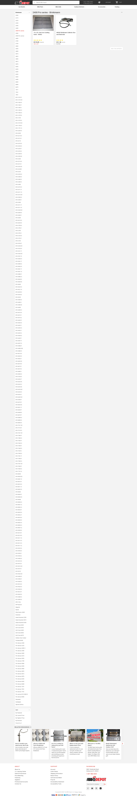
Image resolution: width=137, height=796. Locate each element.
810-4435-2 (19, 333)
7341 (17, 92)
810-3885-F (19, 274)
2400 (17, 28)
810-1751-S (19, 128)
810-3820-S (19, 266)
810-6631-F (19, 407)
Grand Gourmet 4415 (21, 620)
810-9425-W (19, 574)
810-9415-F (19, 563)
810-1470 (18, 118)
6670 (17, 87)
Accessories (101, 7)
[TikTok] (100, 788)
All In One (18, 602)
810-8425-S (19, 489)
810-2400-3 (19, 182)
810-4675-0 (19, 363)
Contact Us (18, 784)
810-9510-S (19, 584)
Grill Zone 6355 (20, 627)
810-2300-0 (19, 153)
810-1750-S (19, 125)
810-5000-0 (19, 374)
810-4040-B (19, 282)
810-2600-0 (19, 212)
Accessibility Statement (57, 781)
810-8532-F (19, 515)
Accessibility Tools (56, 784)
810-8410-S (19, 484)
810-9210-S (19, 535)
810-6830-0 (19, 422)
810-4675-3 (19, 369)
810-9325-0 (19, 548)
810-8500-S (19, 502)
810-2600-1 (19, 215)
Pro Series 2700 (20, 661)
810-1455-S (19, 110)
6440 (17, 79)
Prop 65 (53, 779)
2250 (17, 23)
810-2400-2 (19, 179)
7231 (17, 89)
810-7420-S (19, 443)
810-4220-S (19, 287)
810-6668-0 (19, 412)
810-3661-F (19, 261)
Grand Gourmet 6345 (21, 622)
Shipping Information (57, 773)
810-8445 (18, 492)
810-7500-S (19, 461)
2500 (17, 33)
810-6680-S (19, 417)
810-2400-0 (19, 176)
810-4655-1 (19, 358)
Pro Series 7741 (20, 691)
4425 (17, 56)
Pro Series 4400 (20, 668)
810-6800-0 (19, 420)
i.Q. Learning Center (20, 771)
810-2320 (18, 171)
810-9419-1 (19, 568)
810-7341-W (19, 433)
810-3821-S (19, 271)
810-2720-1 (19, 238)
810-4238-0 (19, 292)
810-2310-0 (19, 161)
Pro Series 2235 (20, 645)
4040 (17, 46)
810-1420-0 (19, 102)
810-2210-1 (19, 138)
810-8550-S (19, 520)
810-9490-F (19, 579)
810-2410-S (19, 187)
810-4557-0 (19, 343)
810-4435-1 (19, 330)
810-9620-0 (19, 594)
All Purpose (19, 604)
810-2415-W (19, 194)
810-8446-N (19, 497)
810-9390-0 (19, 550)
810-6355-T (19, 394)
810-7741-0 (19, 471)
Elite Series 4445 (20, 612)
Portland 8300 (19, 640)
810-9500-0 (19, 581)
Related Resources (22, 727)
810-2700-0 (19, 225)
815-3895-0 (19, 599)
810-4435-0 (19, 328)
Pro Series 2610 (20, 656)
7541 (17, 94)
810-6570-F (19, 402)
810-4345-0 (19, 294)
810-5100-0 (19, 376)
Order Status (54, 771)
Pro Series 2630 (20, 658)
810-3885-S (19, 276)
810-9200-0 (19, 530)
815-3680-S (19, 597)
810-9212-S (19, 540)
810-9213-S (19, 543)
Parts (40, 7)
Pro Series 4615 (20, 673)
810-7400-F (19, 435)
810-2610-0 (19, 220)
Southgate (18, 702)
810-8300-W (19, 476)
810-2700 (18, 230)
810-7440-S (19, 448)
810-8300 (18, 474)
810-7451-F (19, 456)
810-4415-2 (19, 317)
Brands (22, 7)
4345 (17, 48)
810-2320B (19, 169)
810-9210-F (19, 533)
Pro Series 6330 (20, 679)
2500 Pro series (20, 36)
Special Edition (19, 704)
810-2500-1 (19, 200)
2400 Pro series (20, 30)
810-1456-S (19, 112)
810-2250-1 (19, 148)
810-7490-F (19, 458)
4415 (17, 54)
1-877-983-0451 (91, 774)
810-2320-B (19, 166)
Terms (80, 792)
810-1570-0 (19, 120)
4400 (17, 51)
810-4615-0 (19, 353)
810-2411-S (19, 192)
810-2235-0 (19, 143)
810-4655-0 (19, 356)
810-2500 (18, 202)
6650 (17, 82)
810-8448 (18, 499)
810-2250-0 (19, 146)
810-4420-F (19, 320)
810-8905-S (19, 525)
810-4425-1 (19, 325)
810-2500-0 (19, 197)
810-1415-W (19, 100)
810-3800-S (19, 264)
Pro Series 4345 (20, 666)
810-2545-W (19, 210)
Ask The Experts (116, 48)
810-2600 (18, 217)
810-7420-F (19, 440)
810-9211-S (19, 538)
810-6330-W (19, 389)
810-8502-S (19, 507)
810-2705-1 (19, 233)
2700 (17, 41)
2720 (17, 43)
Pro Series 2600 (20, 653)
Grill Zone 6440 (20, 630)
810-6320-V (19, 384)
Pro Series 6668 (20, 684)
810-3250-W (19, 246)
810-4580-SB (19, 348)
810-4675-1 (19, 366)
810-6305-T (19, 379)
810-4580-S (19, 351)
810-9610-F (19, 591)
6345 (17, 71)
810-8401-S (19, 479)
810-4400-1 (19, 302)
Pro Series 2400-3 (20, 648)
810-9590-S (19, 589)
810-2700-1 (19, 228)
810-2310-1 (19, 164)
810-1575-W (19, 123)
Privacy (76, 792)
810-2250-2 (19, 151)
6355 (17, 74)
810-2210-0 (19, 135)
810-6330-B (19, 387)
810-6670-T (19, 415)
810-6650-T (19, 410)
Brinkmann (19, 12)
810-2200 (18, 133)
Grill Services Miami (56, 777)
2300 (17, 25)
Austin (17, 609)
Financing (17, 777)
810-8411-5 (19, 486)
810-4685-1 (19, 371)
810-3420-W (19, 253)
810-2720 (18, 241)
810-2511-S (19, 207)
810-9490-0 (19, 576)
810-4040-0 (19, 279)
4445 (17, 59)
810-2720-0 (19, 235)
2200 (17, 15)
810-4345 (18, 297)
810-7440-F (19, 445)
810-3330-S (19, 248)
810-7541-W (19, 463)
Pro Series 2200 (20, 643)
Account (53, 769)
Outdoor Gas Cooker (21, 638)
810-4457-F (19, 340)
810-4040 (18, 284)
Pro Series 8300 (20, 697)
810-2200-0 (19, 130)
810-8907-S (19, 527)
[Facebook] (88, 788)
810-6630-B (19, 404)
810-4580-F (19, 346)
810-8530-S (19, 512)
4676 (17, 64)
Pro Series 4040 (20, 663)
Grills (58, 7)
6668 (17, 84)
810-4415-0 (19, 312)
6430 (17, 77)
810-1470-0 (19, 115)
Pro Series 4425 (20, 671)
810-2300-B (19, 156)
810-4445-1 (19, 338)
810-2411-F (19, 189)
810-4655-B (19, 361)
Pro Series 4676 (20, 676)
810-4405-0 (19, 310)
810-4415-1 (19, 315)
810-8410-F (19, 481)
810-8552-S (19, 522)
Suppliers (17, 779)
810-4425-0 (19, 322)
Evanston (18, 615)
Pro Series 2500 (20, 650)
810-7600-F (19, 466)
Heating (117, 7)
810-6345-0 (19, 392)
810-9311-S (19, 545)
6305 (17, 66)
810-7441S (19, 451)
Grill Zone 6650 (20, 632)
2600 (17, 38)
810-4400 (18, 307)
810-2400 (18, 184)
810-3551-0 (19, 256)
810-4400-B (19, 305)
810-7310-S (19, 430)
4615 (17, 61)
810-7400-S (19, 438)
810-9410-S (19, 561)
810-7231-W (19, 425)
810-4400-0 (19, 299)
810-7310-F (19, 428)
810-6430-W (19, 397)
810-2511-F (19, 205)
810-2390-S (19, 174)
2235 (17, 20)
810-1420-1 (19, 105)
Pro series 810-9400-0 (22, 694)
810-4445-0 (19, 335)
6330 (17, 69)
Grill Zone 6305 (20, 625)
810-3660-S (19, 258)
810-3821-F (19, 269)
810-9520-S (19, 586)
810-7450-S (19, 453)
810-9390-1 (19, 553)
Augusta (18, 607)
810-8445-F (19, 494)
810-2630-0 (19, 223)
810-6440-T (19, 399)
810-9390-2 (19, 556)
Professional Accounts (21, 781)
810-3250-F (19, 243)
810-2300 (18, 159)
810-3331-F (19, 251)
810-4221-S (19, 289)
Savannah (18, 699)
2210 (17, 18)
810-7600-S (19, 469)
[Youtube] (92, 788)
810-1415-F (19, 97)
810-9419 (18, 571)
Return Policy (54, 775)
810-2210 (18, 141)
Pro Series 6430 (20, 681)
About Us (17, 769)
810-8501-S (19, 504)
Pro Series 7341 (20, 686)
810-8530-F (19, 510)
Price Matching (19, 775)
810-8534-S (19, 517)
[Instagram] (96, 788)
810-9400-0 (19, 558)
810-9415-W (19, 566)
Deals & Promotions (20, 773)
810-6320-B (19, 381)
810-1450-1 (19, 107)
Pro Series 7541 (20, 689)
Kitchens (79, 7)
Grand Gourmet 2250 (21, 617)
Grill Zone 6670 (20, 635)
